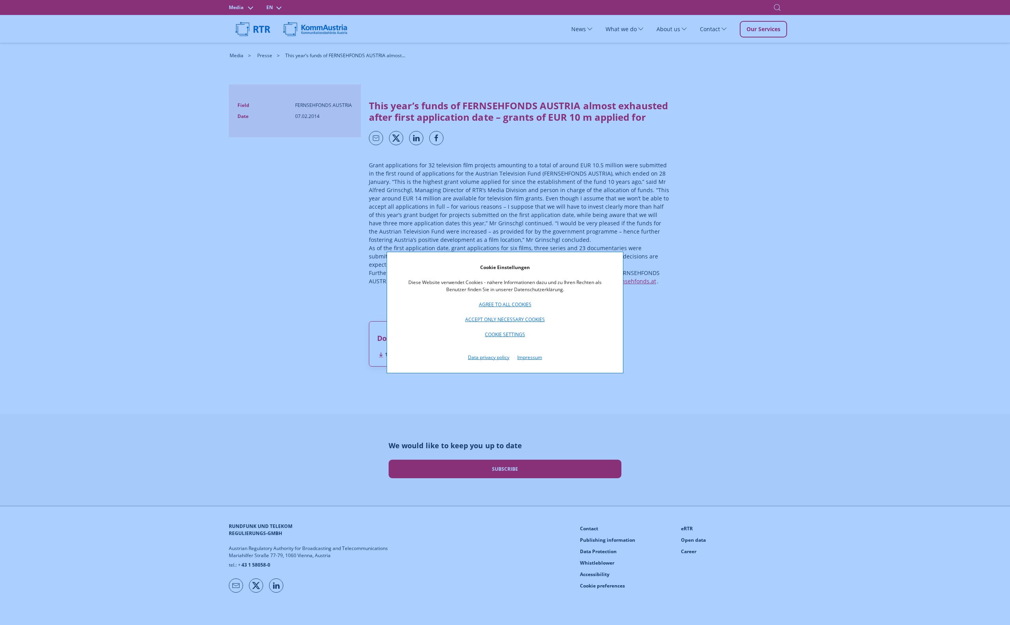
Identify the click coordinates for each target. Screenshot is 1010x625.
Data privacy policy (488, 357)
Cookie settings (505, 334)
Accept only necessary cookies (505, 319)
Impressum (529, 357)
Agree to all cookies (505, 304)
